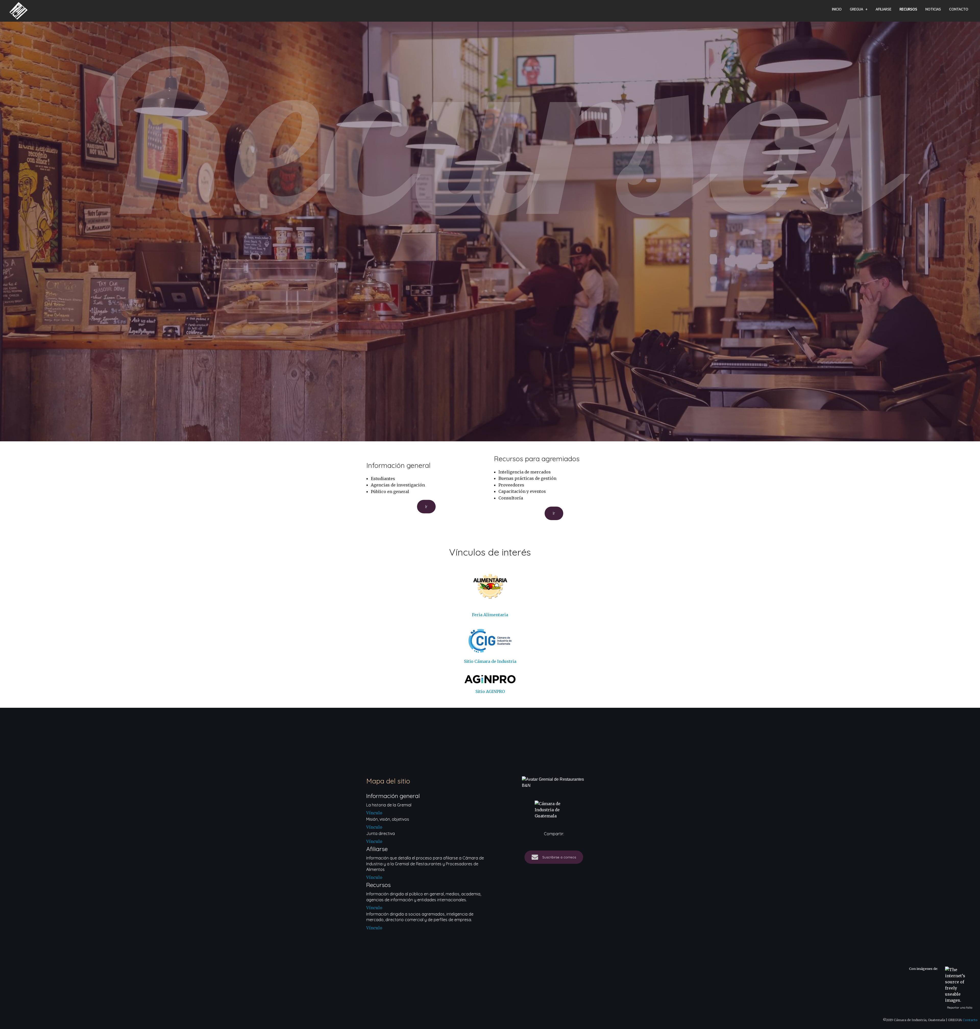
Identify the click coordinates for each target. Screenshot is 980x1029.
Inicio (837, 9)
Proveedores (511, 484)
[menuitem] (837, 9)
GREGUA (858, 9)
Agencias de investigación (398, 484)
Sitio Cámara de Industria (490, 661)
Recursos (908, 9)
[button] (426, 506)
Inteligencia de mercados (524, 471)
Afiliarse (883, 9)
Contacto (958, 9)
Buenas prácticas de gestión (527, 478)
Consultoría (510, 497)
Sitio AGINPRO (490, 691)
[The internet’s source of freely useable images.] (957, 985)
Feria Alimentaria (490, 614)
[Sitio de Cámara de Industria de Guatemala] (554, 810)
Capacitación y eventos (522, 491)
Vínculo (374, 812)
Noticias (933, 9)
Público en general (390, 491)
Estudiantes (383, 478)
